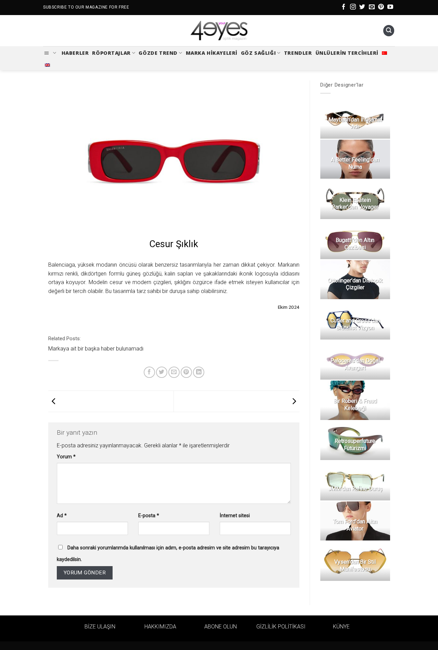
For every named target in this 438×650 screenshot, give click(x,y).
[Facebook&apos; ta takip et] (344, 7)
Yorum (66, 457)
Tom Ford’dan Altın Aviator (355, 525)
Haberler (75, 53)
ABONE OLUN (220, 626)
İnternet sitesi (235, 516)
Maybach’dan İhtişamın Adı (355, 123)
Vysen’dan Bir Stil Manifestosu (355, 565)
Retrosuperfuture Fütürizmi (355, 444)
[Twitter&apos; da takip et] (362, 7)
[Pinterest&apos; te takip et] (381, 7)
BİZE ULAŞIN (100, 626)
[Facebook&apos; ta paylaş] (149, 372)
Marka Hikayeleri (211, 53)
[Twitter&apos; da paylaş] (161, 372)
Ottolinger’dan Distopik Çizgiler (354, 284)
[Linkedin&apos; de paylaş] (198, 372)
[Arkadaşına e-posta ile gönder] (174, 372)
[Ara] (388, 30)
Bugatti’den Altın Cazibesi (355, 244)
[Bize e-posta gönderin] (372, 7)
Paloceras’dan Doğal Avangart (354, 364)
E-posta (148, 516)
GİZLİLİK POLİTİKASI (281, 626)
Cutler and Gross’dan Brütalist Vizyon (354, 324)
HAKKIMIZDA (160, 626)
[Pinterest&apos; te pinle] (186, 372)
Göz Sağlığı (258, 53)
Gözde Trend (158, 53)
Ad (62, 516)
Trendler (298, 53)
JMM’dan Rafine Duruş (355, 488)
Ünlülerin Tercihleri (347, 53)
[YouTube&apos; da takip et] (390, 7)
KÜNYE (341, 626)
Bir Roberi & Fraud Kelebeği (354, 404)
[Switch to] (384, 53)
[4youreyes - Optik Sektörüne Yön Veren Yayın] (219, 31)
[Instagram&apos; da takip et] (353, 7)
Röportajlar (111, 53)
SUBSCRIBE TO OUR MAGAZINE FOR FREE (86, 7)
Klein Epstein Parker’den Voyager (355, 204)
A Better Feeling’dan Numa (355, 163)
